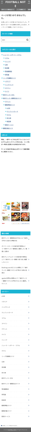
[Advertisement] (15, 176)
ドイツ (7, 91)
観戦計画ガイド (8, 128)
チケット (8, 101)
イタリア (8, 81)
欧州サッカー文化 (8, 95)
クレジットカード (12, 111)
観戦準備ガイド (10, 105)
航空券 (9, 121)
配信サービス (9, 125)
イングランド (9, 85)
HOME (3, 425)
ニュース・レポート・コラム (12, 55)
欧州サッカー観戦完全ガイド (8, 9)
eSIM (8, 108)
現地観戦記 (8, 71)
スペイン (8, 88)
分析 (6, 65)
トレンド (8, 61)
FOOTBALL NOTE (15, 4)
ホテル (9, 115)
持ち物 (9, 118)
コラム (7, 58)
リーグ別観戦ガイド (21, 9)
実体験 (7, 68)
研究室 (7, 75)
